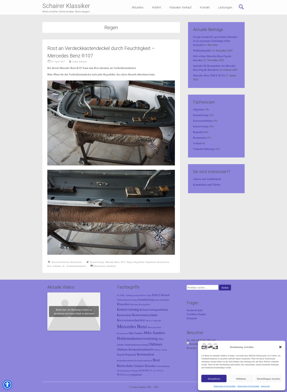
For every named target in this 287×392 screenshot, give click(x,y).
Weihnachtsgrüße (202, 50)
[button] (280, 347)
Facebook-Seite (195, 310)
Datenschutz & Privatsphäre (225, 386)
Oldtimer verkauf (160, 350)
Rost (49, 266)
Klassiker (123, 304)
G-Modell (164, 295)
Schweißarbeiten (163, 366)
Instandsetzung (201, 115)
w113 (155, 370)
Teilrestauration (124, 370)
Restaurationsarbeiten (125, 360)
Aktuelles (138, 7)
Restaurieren (163, 262)
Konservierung (97, 262)
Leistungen (225, 7)
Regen (130, 262)
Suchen (225, 287)
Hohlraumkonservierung (127, 299)
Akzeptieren (214, 378)
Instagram (192, 318)
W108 (142, 370)
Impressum (265, 386)
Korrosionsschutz (145, 314)
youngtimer (136, 374)
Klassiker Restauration (140, 304)
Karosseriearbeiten (60, 262)
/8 (118, 295)
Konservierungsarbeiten (154, 310)
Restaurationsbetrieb (143, 360)
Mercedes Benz (112, 262)
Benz (143, 295)
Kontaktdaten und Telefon (206, 184)
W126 (126, 374)
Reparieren (151, 262)
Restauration (76, 262)
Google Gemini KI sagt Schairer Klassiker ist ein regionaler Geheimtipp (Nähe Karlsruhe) (215, 40)
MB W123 (149, 320)
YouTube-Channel (196, 314)
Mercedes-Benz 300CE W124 (209, 75)
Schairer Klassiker (66, 5)
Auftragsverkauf (133, 295)
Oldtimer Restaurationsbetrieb (135, 349)
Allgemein (198, 109)
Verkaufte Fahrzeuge (204, 149)
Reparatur (198, 132)
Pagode (121, 354)
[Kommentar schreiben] (105, 266)
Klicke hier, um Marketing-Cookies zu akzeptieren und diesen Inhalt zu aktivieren (74, 311)
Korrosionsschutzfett (131, 320)
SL (63, 266)
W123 (160, 370)
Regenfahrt (139, 262)
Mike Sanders (136, 333)
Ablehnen (241, 378)
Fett (154, 295)
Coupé (148, 295)
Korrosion (124, 315)
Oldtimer (155, 344)
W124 (120, 374)
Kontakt (205, 7)
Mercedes (157, 320)
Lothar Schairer (79, 61)
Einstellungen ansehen (268, 378)
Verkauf (197, 143)
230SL (122, 295)
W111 (148, 370)
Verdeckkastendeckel (76, 266)
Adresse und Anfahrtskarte (207, 179)
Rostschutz (125, 365)
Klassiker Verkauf (180, 7)
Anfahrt (156, 7)
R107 (123, 262)
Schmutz (57, 266)
